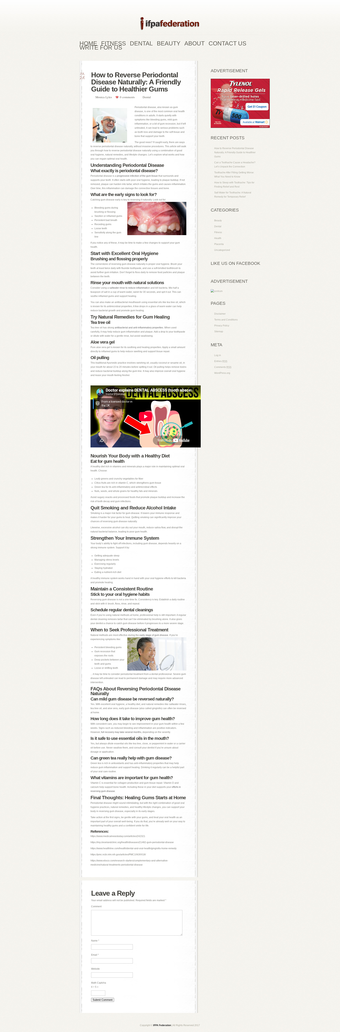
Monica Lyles (103, 97)
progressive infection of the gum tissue (137, 176)
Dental (147, 97)
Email (95, 954)
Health (217, 238)
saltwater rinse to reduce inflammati (128, 287)
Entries (220, 361)
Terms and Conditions (226, 319)
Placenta (219, 244)
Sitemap (218, 331)
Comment (96, 906)
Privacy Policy (221, 325)
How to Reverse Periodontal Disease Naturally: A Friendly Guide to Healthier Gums (235, 152)
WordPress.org (222, 373)
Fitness (218, 232)
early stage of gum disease (154, 635)
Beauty (218, 220)
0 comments (127, 97)
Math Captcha (98, 982)
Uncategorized (222, 250)
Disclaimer (220, 313)
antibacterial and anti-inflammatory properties (139, 327)
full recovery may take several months (121, 732)
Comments (222, 367)
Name (95, 940)
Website (95, 968)
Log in (217, 355)
